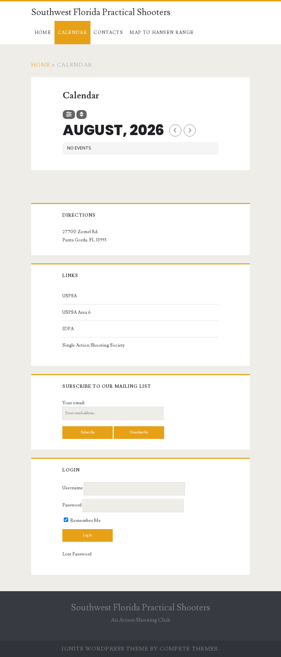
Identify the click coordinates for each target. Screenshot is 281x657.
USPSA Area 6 (76, 312)
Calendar (72, 32)
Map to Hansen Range (162, 32)
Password (72, 505)
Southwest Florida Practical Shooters (100, 12)
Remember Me (85, 520)
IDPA (68, 329)
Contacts (108, 32)
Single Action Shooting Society (93, 345)
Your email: (73, 403)
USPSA (69, 296)
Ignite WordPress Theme (105, 648)
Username (72, 488)
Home (43, 32)
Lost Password (76, 554)
